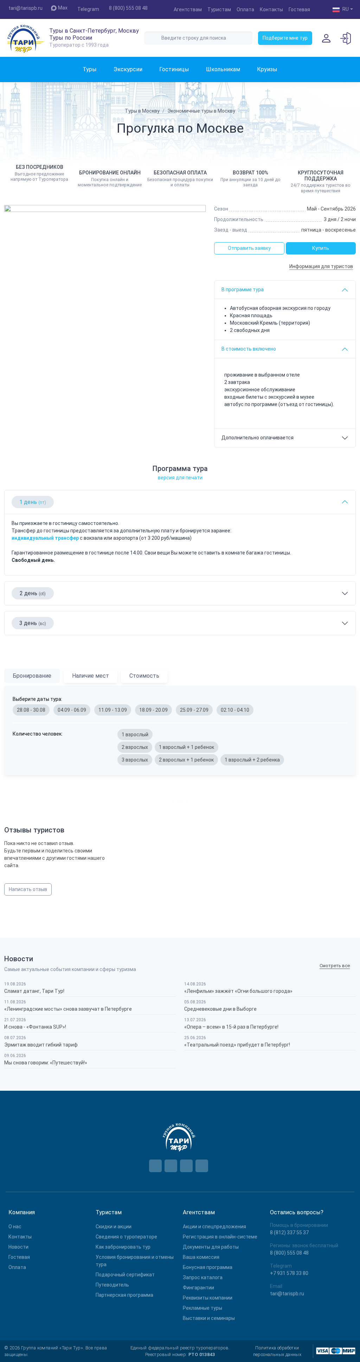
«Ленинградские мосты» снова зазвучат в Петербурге (68, 1009)
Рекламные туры (202, 1308)
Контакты (271, 9)
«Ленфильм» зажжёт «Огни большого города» (238, 991)
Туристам (219, 9)
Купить (320, 248)
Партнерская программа (124, 1295)
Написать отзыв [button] (28, 889)
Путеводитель (112, 1285)
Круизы (267, 69)
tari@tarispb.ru (25, 8)
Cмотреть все (335, 966)
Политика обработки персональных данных (277, 1351)
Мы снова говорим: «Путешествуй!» (45, 1062)
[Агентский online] (346, 37)
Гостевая (299, 9)
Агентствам (188, 9)
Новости (18, 1247)
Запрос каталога (203, 1277)
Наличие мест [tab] (90, 675)
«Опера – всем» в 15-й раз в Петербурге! (231, 1027)
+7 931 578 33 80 (289, 1273)
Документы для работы (211, 1247)
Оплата (245, 9)
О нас (14, 1226)
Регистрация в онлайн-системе (220, 1237)
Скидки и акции (113, 1226)
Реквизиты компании (207, 1298)
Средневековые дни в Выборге (220, 1009)
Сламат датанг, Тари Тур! (34, 991)
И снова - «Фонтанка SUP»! (35, 1027)
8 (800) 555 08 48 (128, 8)
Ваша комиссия (201, 1257)
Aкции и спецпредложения (214, 1226)
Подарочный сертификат (125, 1274)
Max (63, 8)
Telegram (88, 9)
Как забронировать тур (123, 1247)
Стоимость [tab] (144, 675)
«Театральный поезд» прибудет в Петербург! (237, 1045)
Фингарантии (198, 1287)
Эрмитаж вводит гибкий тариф (41, 1045)
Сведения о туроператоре (126, 1237)
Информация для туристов (321, 266)
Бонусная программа (207, 1267)
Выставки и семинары (209, 1318)
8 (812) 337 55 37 (289, 1232)
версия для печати (180, 477)
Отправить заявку (249, 248)
